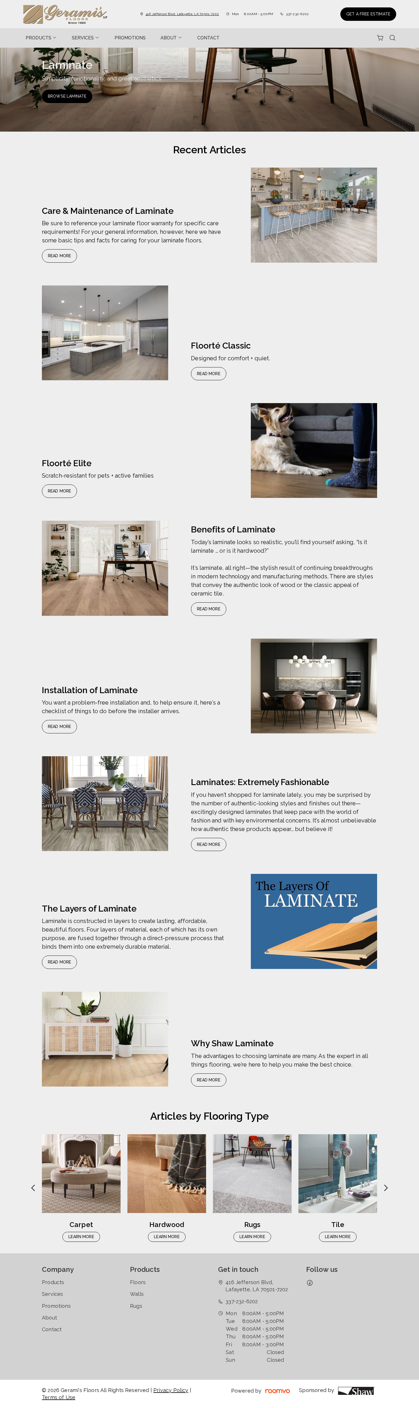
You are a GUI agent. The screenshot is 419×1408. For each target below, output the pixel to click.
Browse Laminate (67, 96)
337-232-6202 (297, 14)
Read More (59, 256)
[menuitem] (41, 38)
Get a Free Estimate (368, 14)
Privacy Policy (170, 1390)
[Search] (392, 38)
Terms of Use (58, 1397)
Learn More (81, 1236)
